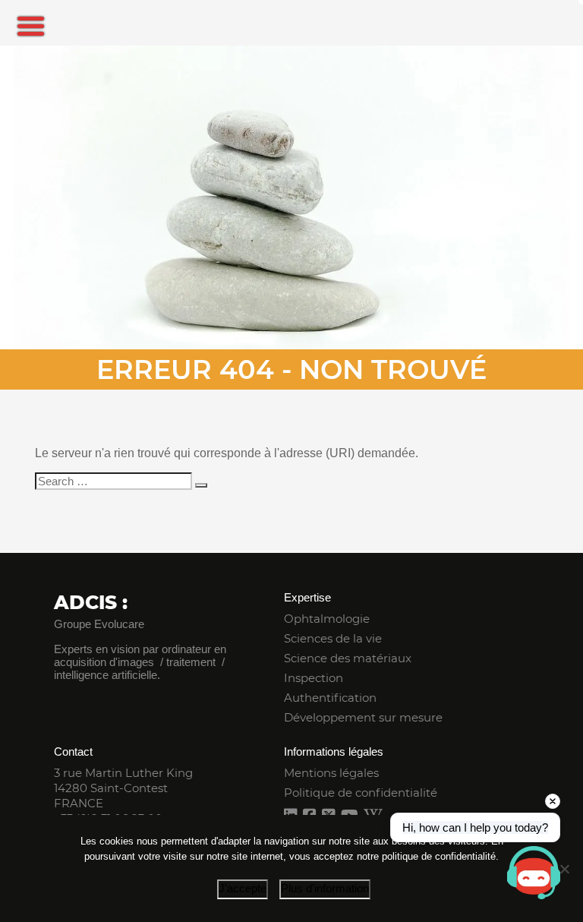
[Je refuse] (564, 868)
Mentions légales (331, 773)
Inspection (313, 678)
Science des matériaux (347, 658)
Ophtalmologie (327, 618)
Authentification (330, 697)
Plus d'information (325, 888)
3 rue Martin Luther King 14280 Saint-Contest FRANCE (123, 788)
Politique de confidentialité (360, 792)
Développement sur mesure (363, 717)
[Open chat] (533, 872)
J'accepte (242, 888)
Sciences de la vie (333, 638)
